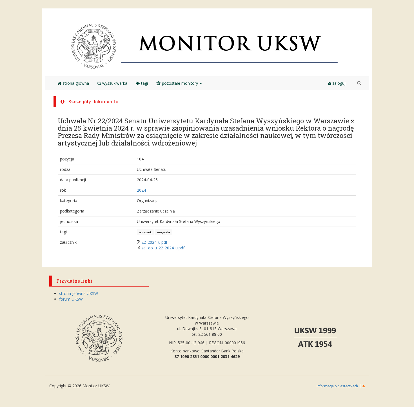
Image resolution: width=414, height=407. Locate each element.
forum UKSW (71, 299)
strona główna (75, 83)
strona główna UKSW (78, 293)
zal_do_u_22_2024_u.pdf (162, 248)
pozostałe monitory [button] (180, 83)
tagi (144, 83)
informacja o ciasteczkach (338, 386)
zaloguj (338, 83)
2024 (141, 190)
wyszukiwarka (114, 83)
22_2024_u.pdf (154, 242)
